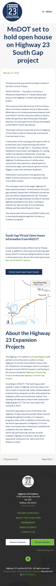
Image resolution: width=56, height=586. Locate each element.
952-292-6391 (28, 506)
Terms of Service (24, 571)
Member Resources (45, 550)
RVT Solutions (29, 574)
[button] (28, 558)
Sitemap (36, 571)
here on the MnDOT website (18, 260)
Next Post (48, 459)
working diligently (38, 357)
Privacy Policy (9, 571)
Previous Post (9, 459)
